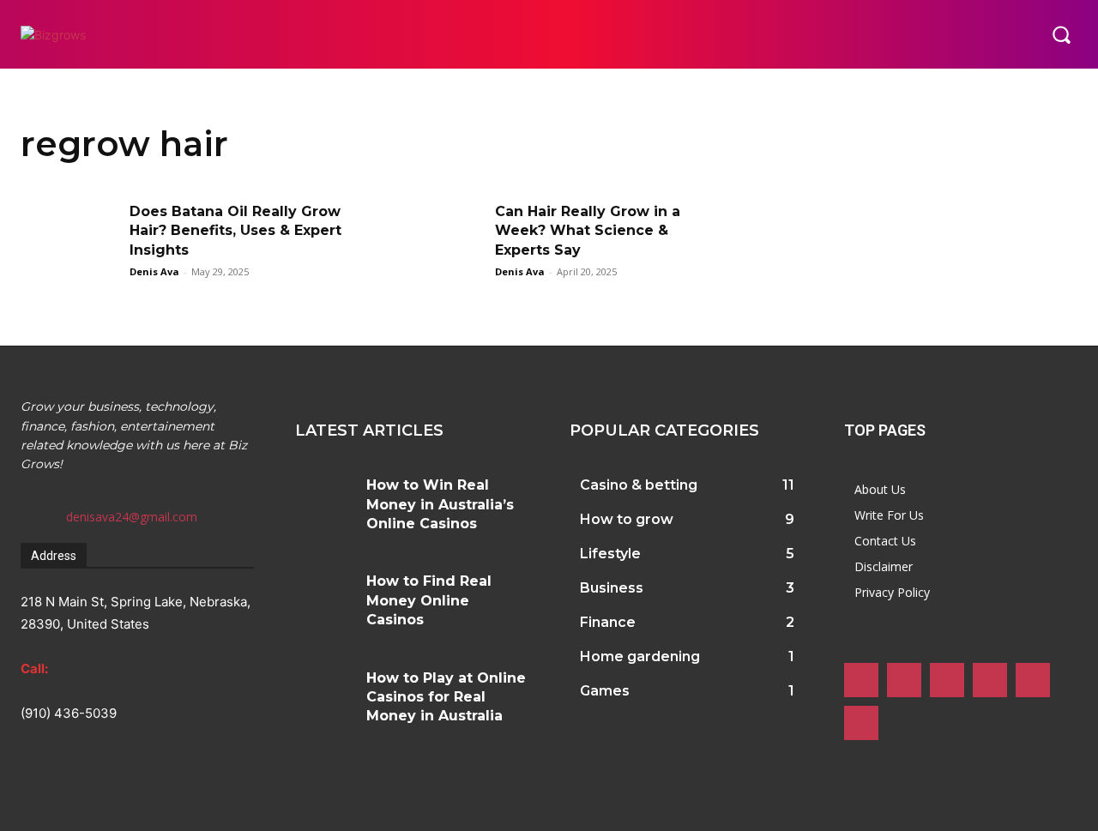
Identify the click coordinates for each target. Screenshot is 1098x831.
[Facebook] (861, 680)
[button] (1061, 34)
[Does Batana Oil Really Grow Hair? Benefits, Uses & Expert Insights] (69, 236)
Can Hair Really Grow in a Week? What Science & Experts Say (587, 230)
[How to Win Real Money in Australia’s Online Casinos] (324, 494)
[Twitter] (1033, 680)
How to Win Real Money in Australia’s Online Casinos (440, 504)
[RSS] (990, 680)
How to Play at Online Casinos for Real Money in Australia (446, 697)
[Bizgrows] (116, 35)
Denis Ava (154, 271)
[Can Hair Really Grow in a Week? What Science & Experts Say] (436, 236)
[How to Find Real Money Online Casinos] (324, 590)
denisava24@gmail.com (131, 517)
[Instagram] (904, 680)
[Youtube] (861, 723)
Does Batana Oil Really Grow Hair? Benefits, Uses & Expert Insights (235, 230)
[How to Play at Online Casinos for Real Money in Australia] (324, 687)
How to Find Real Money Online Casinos (429, 600)
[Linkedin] (947, 680)
